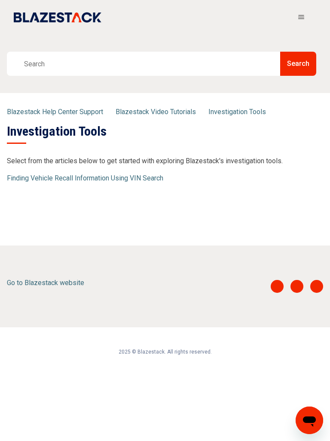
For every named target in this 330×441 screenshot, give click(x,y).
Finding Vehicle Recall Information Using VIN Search (85, 178)
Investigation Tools (237, 112)
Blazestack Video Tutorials (156, 112)
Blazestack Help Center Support (55, 112)
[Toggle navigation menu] (301, 17)
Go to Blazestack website (45, 283)
